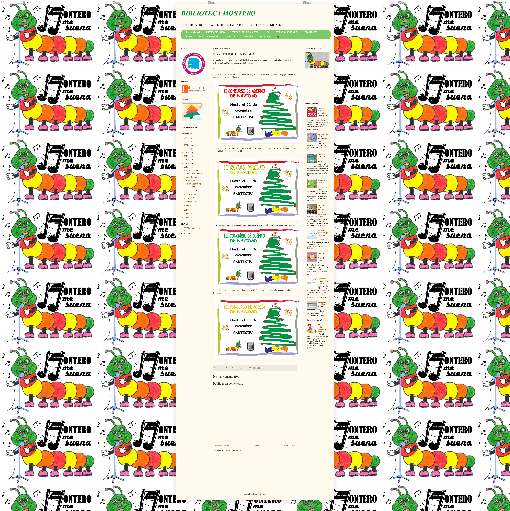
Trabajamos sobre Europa (323, 231)
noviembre (190, 191)
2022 (186, 141)
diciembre (190, 170)
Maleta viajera (191, 180)
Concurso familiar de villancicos (322, 110)
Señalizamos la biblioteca (322, 303)
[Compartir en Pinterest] (261, 368)
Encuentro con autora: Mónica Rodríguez (322, 208)
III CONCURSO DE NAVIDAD (193, 185)
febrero (189, 201)
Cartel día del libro (323, 135)
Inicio (257, 445)
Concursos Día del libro (323, 279)
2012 (186, 217)
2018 (186, 156)
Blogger (263, 494)
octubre (189, 194)
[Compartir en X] (255, 368)
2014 (186, 210)
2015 (186, 167)
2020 (186, 148)
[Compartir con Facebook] (258, 368)
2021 (186, 145)
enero (188, 205)
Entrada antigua (290, 445)
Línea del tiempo (192, 177)
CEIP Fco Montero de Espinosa (192, 229)
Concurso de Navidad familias (322, 182)
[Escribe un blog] (253, 368)
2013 (186, 213)
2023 (186, 138)
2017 (186, 159)
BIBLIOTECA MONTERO (218, 13)
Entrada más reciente (222, 445)
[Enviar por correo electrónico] (250, 368)
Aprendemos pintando (194, 173)
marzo (189, 198)
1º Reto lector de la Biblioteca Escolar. (323, 328)
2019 (186, 152)
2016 (186, 163)
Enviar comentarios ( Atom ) (235, 450)
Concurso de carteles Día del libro (322, 156)
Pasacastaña (188, 233)
